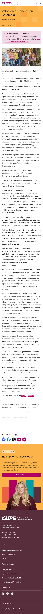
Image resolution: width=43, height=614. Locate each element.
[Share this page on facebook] (9, 439)
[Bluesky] (7, 593)
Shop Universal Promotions (11, 582)
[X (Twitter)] (12, 593)
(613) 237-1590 (10, 532)
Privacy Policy (6, 609)
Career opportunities (9, 554)
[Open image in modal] (21, 57)
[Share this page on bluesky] (4, 439)
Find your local (7, 570)
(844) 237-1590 (13, 537)
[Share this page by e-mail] (24, 439)
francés (31, 395)
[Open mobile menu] (40, 3)
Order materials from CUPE (11, 578)
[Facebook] (3, 593)
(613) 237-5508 (10, 535)
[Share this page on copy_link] (19, 439)
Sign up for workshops (10, 574)
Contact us (5, 558)
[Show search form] (36, 3)
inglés (23, 395)
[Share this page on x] (14, 439)
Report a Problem (18, 609)
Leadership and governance (12, 550)
